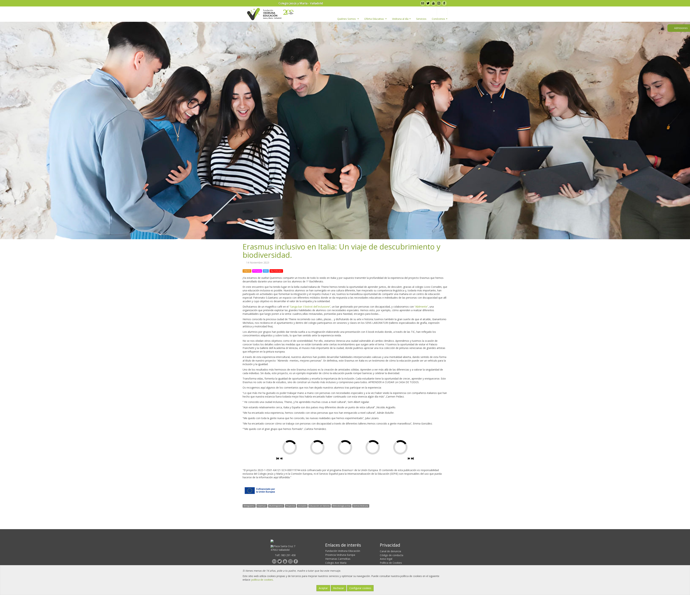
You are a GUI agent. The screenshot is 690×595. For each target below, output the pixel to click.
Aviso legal (386, 558)
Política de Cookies (391, 562)
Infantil (247, 271)
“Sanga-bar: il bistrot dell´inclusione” (309, 306)
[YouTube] (433, 3)
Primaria (257, 271)
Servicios (421, 19)
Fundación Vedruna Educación (342, 551)
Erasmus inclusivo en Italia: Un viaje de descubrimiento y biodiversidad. (341, 250)
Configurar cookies (360, 588)
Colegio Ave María (335, 562)
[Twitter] (427, 3)
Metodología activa (341, 506)
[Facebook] (444, 3)
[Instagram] (438, 3)
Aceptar (323, 588)
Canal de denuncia (390, 551)
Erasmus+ (261, 506)
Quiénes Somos (346, 19)
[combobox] (442, 10)
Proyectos (290, 506)
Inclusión (302, 506)
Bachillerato (276, 271)
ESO (266, 271)
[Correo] (422, 3)
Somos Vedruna (360, 506)
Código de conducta (391, 555)
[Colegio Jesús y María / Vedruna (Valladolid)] (264, 14)
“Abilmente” (421, 306)
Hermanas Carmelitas (337, 558)
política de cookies (262, 579)
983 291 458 (288, 555)
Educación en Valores (319, 506)
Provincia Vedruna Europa (340, 555)
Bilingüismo (249, 506)
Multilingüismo (276, 506)
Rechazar (338, 588)
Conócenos (438, 19)
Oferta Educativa (374, 19)
